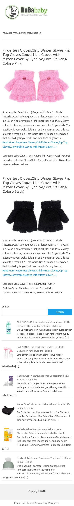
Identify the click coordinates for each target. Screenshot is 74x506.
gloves (18, 160)
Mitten (6, 164)
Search (5, 306)
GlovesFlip (64, 160)
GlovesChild (30, 160)
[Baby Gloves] (37, 19)
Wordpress (53, 503)
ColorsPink (39, 155)
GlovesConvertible (47, 160)
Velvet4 (15, 164)
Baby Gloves (20, 155)
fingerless (8, 160)
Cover (50, 155)
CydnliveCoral (62, 155)
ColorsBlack (40, 283)
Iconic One (19, 503)
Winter (24, 164)
